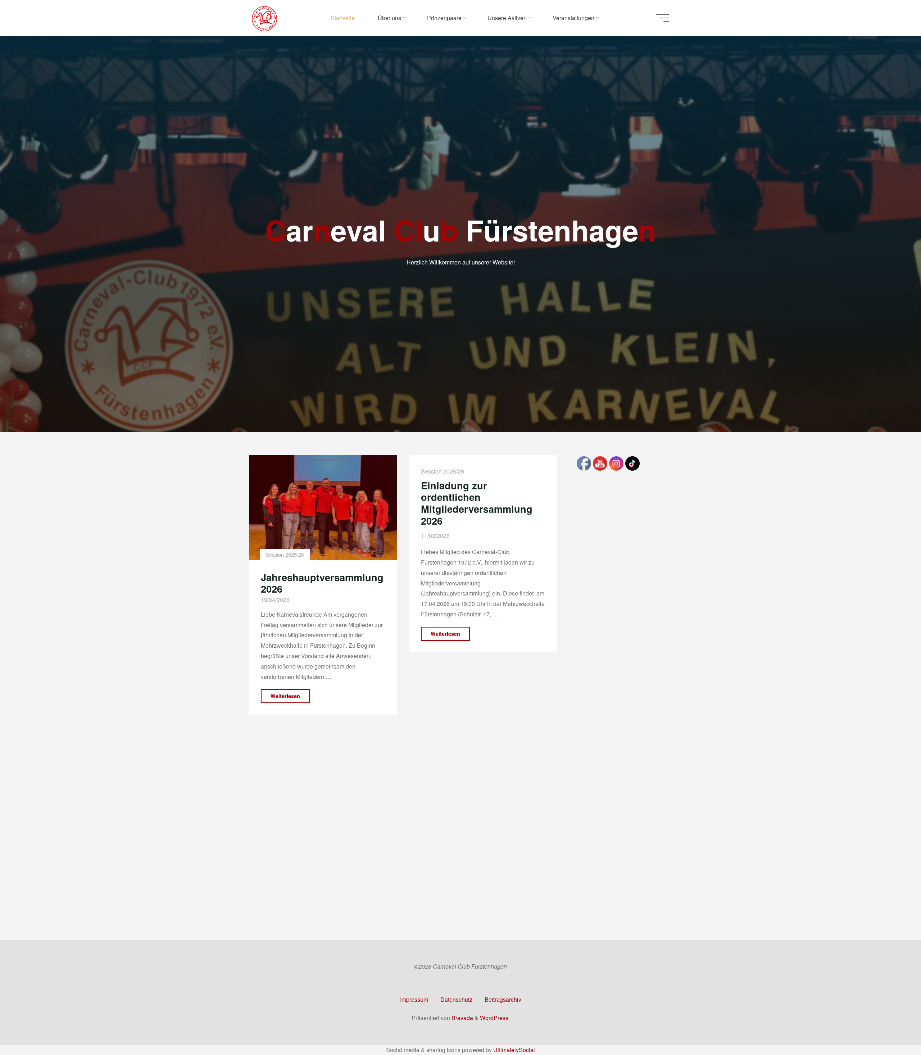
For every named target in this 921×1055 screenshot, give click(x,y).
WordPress (494, 1018)
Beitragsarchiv (503, 999)
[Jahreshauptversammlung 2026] (323, 507)
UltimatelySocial (514, 1050)
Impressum (414, 999)
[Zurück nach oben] (893, 1027)
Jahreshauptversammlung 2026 (322, 583)
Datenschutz (456, 999)
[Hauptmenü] (662, 18)
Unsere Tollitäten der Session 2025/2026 (470, 793)
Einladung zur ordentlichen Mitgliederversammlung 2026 (476, 503)
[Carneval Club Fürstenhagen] (264, 18)
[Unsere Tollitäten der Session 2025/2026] (483, 717)
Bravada (461, 1018)
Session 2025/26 (284, 554)
